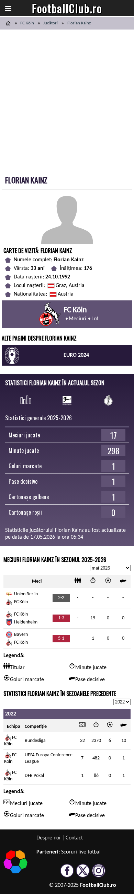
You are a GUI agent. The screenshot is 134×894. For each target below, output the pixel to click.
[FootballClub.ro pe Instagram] (98, 874)
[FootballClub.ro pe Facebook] (67, 874)
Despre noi (48, 838)
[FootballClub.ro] (8, 23)
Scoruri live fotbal (81, 852)
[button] (8, 8)
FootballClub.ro (67, 8)
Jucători (50, 23)
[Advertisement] (67, 100)
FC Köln (27, 23)
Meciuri (77, 319)
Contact (74, 838)
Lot (94, 319)
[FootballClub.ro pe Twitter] (83, 874)
